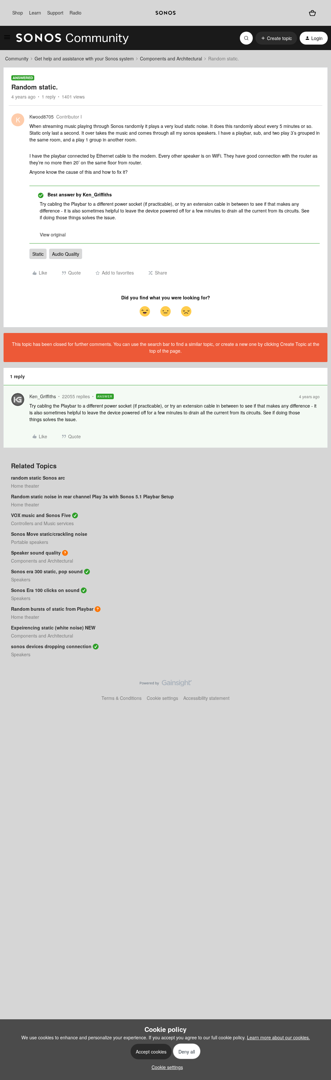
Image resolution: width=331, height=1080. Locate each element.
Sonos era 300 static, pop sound (47, 571)
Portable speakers (29, 542)
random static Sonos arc (38, 477)
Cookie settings (162, 698)
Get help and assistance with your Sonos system (84, 58)
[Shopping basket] (312, 12)
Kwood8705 (41, 116)
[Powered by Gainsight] (166, 685)
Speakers (20, 579)
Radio (75, 12)
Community (16, 58)
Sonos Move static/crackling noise (49, 534)
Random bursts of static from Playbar (52, 609)
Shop (17, 12)
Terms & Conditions (121, 698)
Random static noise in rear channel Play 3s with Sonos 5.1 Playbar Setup (92, 496)
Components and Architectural (171, 58)
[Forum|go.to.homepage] (72, 38)
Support (55, 12)
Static (38, 254)
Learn (35, 12)
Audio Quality (65, 254)
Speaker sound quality (36, 552)
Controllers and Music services (42, 523)
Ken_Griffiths (42, 396)
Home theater (25, 486)
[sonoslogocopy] (165, 13)
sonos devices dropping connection (51, 646)
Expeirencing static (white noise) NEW (53, 627)
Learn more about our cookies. (278, 1037)
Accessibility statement (206, 698)
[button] (7, 39)
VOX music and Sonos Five (41, 515)
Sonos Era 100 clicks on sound (45, 590)
